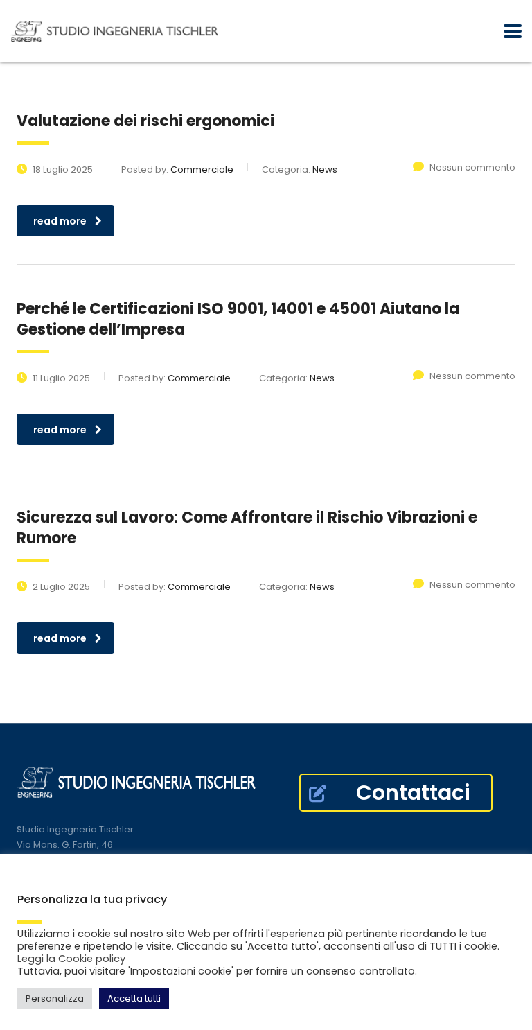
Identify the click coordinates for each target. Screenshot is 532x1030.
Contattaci (413, 793)
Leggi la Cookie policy (71, 959)
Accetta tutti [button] (134, 998)
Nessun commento (472, 167)
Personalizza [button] (55, 998)
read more (60, 221)
